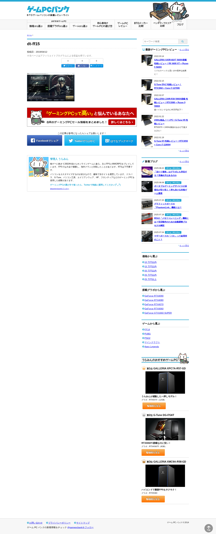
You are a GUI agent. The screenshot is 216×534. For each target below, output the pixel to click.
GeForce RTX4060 (154, 308)
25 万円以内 (151, 275)
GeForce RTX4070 (154, 304)
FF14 (147, 329)
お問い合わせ (36, 523)
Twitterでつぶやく (84, 141)
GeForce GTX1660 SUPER (158, 313)
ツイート (69, 66)
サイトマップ (83, 523)
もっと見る (184, 50)
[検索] (183, 41)
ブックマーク (97, 66)
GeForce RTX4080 (154, 300)
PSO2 (147, 338)
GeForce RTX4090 (154, 296)
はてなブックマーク (122, 141)
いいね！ (83, 66)
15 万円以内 (151, 266)
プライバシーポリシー (59, 523)
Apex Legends (152, 346)
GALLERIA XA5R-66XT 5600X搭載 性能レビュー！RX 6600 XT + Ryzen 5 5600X (171, 63)
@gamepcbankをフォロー (59, 188)
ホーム (29, 35)
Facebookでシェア (47, 140)
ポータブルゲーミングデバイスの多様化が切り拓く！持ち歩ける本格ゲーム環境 (170, 190)
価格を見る (155, 406)
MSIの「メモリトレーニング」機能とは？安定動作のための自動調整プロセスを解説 (171, 222)
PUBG (148, 334)
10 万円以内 (151, 262)
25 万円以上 (151, 279)
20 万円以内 (151, 270)
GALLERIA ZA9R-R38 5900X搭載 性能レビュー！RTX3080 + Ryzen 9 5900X (171, 102)
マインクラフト (152, 342)
